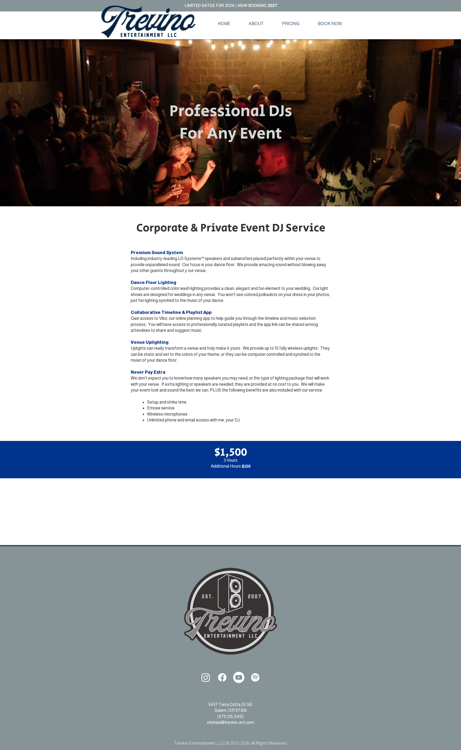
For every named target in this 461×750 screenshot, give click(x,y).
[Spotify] (255, 677)
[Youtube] (238, 677)
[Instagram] (205, 677)
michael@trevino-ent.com (230, 722)
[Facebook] (222, 677)
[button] (256, 23)
